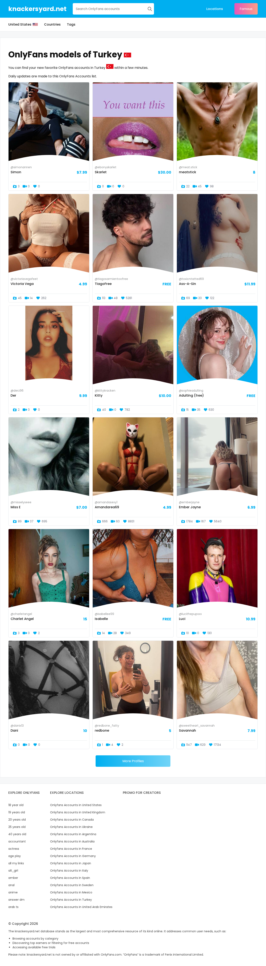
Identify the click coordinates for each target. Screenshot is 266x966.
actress (13, 849)
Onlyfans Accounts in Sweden (72, 885)
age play (14, 856)
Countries (52, 24)
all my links (16, 863)
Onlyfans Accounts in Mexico (71, 892)
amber (13, 878)
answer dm (16, 900)
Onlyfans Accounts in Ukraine (71, 827)
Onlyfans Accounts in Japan (70, 863)
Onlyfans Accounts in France (71, 849)
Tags (71, 24)
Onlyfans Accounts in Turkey (71, 900)
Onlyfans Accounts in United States (76, 805)
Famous (246, 8)
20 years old (17, 820)
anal (11, 885)
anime (13, 892)
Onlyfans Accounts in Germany (73, 856)
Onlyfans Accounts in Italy (69, 870)
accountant (17, 841)
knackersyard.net (37, 8)
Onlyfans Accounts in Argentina (73, 834)
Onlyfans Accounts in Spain (70, 878)
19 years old (16, 812)
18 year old (15, 805)
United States (19, 24)
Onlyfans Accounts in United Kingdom (77, 812)
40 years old (17, 834)
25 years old (17, 827)
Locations (214, 8)
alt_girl (13, 870)
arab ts (13, 907)
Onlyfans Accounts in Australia (72, 841)
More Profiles (133, 761)
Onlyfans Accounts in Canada (72, 820)
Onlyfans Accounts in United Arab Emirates (81, 907)
